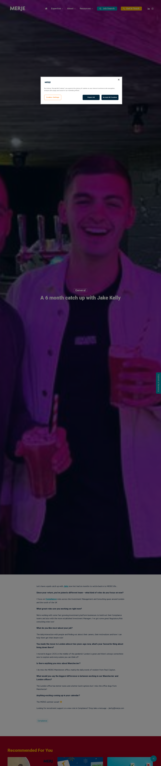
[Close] (119, 79)
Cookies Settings (52, 97)
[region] (81, 90)
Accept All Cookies (110, 97)
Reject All (91, 97)
